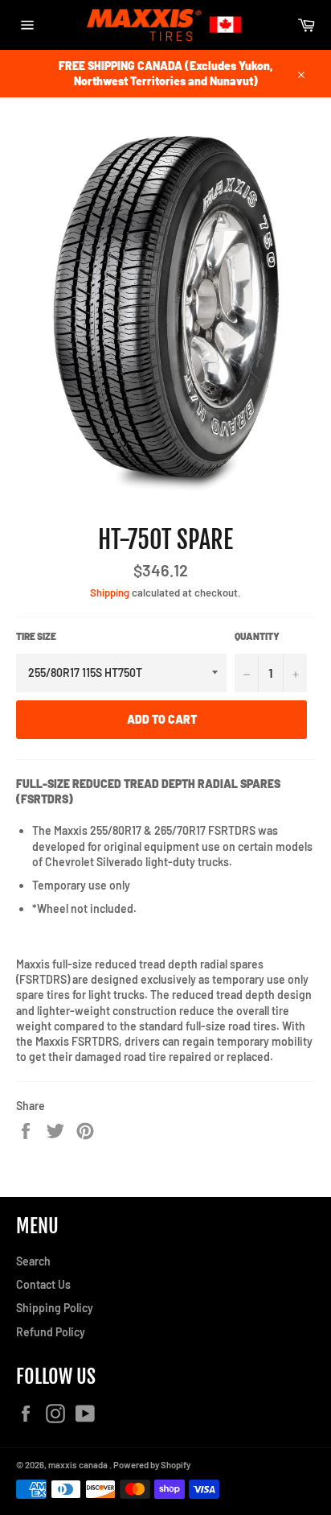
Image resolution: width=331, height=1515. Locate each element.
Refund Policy (50, 1332)
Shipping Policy (54, 1308)
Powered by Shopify (151, 1464)
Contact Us (43, 1284)
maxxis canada (78, 1464)
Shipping (109, 592)
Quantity (257, 636)
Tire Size (36, 636)
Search (33, 1261)
